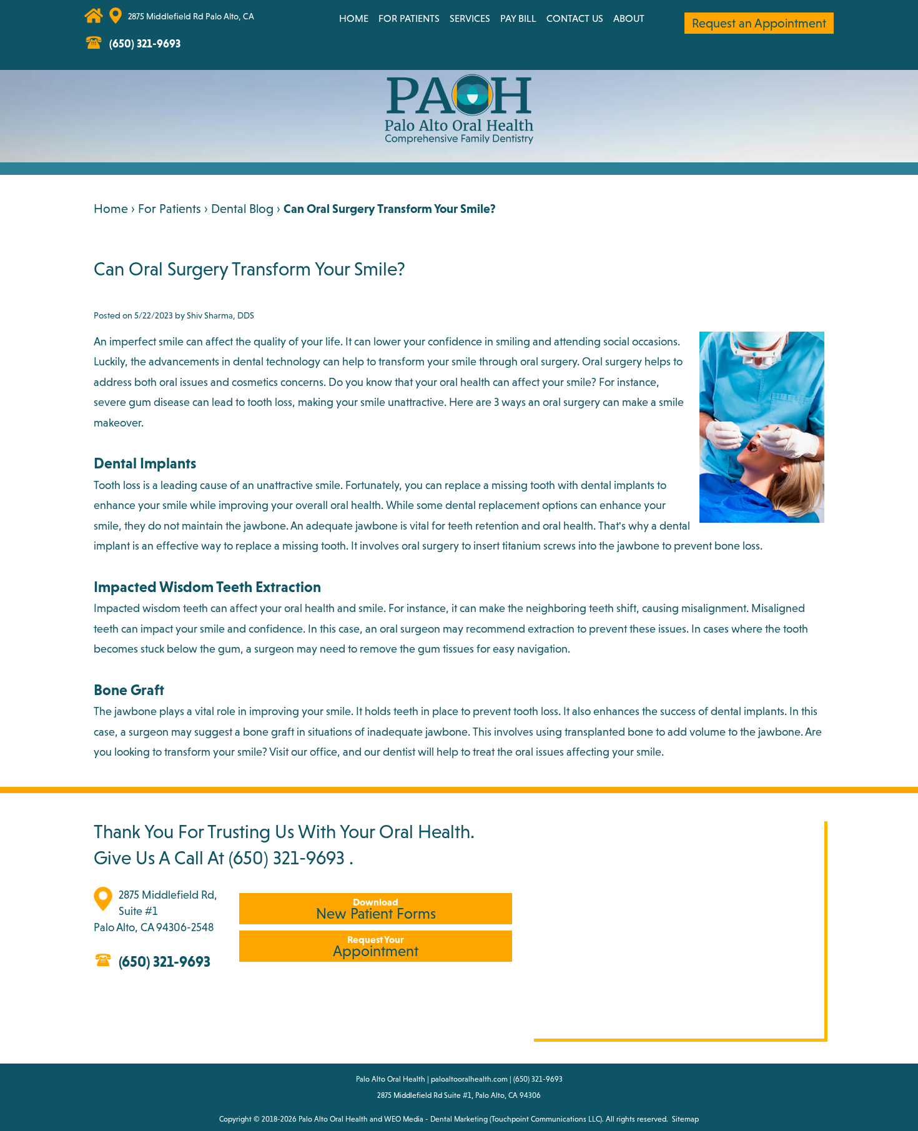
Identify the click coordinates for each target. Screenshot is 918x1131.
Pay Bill (518, 18)
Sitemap (685, 1119)
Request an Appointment (759, 23)
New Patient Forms (376, 909)
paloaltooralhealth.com (469, 1079)
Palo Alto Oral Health (333, 1119)
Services (470, 18)
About (628, 18)
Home (353, 18)
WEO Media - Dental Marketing (436, 1119)
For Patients (409, 18)
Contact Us (574, 18)
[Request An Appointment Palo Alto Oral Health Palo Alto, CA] (264, 22)
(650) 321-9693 (287, 857)
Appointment (375, 946)
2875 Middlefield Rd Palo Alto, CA (191, 16)
